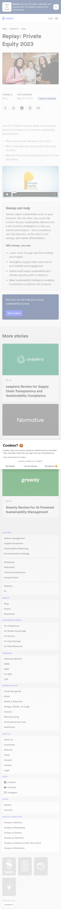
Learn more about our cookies (14, 457)
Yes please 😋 (51, 466)
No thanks (10, 466)
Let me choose (30, 466)
